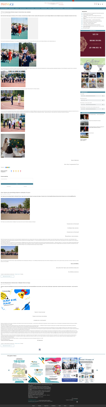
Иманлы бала (37, 8)
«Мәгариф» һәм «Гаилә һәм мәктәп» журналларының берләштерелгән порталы (41, 0)
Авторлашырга (9, 186)
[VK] (95, 4)
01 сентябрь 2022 (4, 13)
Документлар (72, 405)
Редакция (39, 405)
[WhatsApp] (8, 167)
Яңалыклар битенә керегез (7, 276)
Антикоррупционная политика (32, 399)
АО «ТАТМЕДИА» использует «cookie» (33, 400)
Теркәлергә (25, 186)
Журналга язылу (44, 8)
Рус (74, 0)
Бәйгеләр (17, 8)
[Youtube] (99, 4)
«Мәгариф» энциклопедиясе (58, 8)
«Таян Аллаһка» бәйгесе (68, 8)
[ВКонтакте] (5, 167)
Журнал (33, 405)
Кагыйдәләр (53, 405)
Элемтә (65, 405)
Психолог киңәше (30, 8)
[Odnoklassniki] (100, 4)
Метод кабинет (11, 8)
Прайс (60, 405)
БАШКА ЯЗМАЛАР (93, 30)
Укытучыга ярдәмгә (4, 8)
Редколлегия (46, 405)
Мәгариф (9, 13)
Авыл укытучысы (23, 8)
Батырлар (50, 8)
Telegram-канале (17, 343)
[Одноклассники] (7, 167)
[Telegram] (102, 4)
